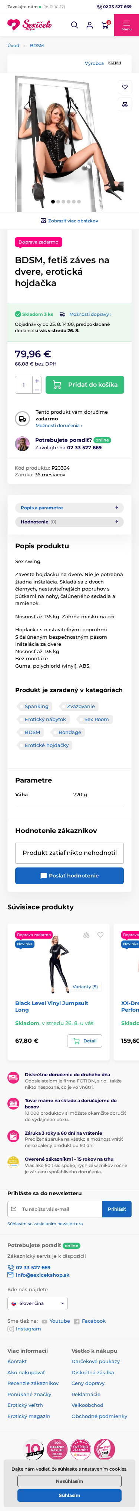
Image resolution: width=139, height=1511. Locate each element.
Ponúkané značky (29, 1394)
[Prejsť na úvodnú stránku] (29, 25)
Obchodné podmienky (99, 1416)
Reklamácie (86, 1394)
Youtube (60, 1321)
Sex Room (97, 719)
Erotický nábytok (45, 719)
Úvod (13, 45)
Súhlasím (69, 1495)
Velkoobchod (87, 1405)
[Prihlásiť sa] (89, 25)
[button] (74, 25)
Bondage (70, 732)
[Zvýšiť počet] (37, 380)
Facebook (94, 1321)
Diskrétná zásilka (93, 1372)
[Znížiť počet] (37, 389)
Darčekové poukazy (96, 1361)
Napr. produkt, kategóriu (54, 64)
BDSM (37, 45)
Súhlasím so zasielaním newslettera (45, 1223)
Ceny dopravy (88, 1383)
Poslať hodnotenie (73, 875)
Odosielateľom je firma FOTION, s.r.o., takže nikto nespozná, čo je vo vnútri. (73, 1084)
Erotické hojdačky (47, 745)
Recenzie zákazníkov (33, 1383)
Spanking (37, 706)
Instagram (28, 1329)
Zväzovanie (81, 706)
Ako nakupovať (26, 1372)
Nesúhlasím (69, 1481)
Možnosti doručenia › (59, 425)
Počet (24, 385)
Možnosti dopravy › (90, 314)
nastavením (95, 1469)
